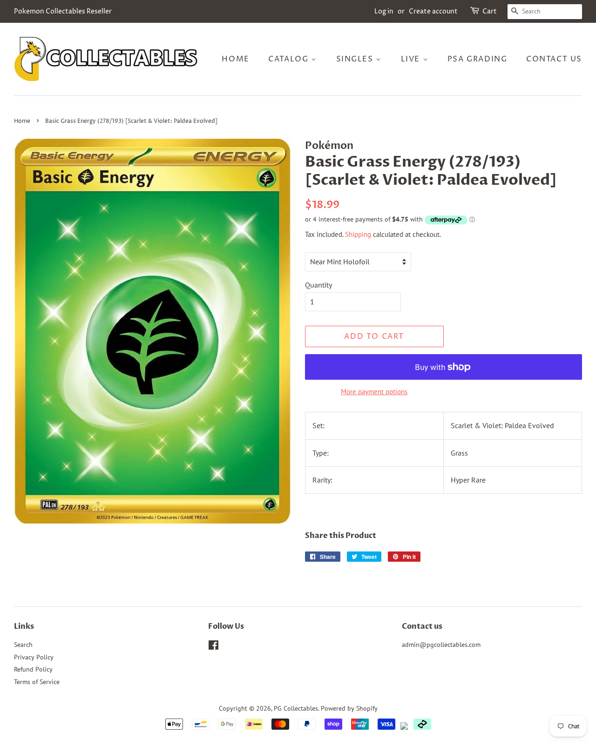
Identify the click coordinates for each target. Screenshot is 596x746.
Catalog (289, 59)
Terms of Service (37, 682)
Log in (383, 11)
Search (23, 644)
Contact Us (554, 59)
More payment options (374, 391)
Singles (356, 59)
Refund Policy (33, 669)
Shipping (358, 234)
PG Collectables (296, 708)
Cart (489, 11)
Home (235, 59)
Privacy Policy (34, 657)
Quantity (318, 284)
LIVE (412, 59)
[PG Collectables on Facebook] (213, 647)
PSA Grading (477, 59)
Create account (433, 11)
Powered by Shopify (349, 708)
